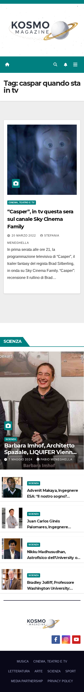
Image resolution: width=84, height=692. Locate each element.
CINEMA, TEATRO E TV (22, 202)
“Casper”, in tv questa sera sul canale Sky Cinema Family (40, 219)
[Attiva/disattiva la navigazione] (75, 64)
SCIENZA (11, 439)
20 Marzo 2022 (24, 235)
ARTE (39, 671)
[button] (55, 65)
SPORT (70, 671)
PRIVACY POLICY (60, 681)
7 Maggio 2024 (21, 459)
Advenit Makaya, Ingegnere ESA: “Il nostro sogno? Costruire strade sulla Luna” (52, 496)
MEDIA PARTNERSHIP (27, 681)
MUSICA (23, 661)
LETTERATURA (19, 671)
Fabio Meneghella (56, 459)
